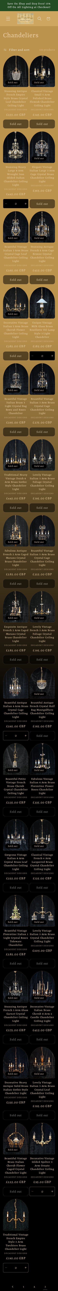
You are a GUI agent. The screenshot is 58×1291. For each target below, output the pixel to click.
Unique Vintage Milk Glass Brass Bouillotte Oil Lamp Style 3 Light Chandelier (42, 330)
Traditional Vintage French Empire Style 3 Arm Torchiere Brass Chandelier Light (15, 1242)
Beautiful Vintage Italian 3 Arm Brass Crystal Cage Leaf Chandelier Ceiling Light (15, 254)
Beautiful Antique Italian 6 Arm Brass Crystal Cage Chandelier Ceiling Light (15, 710)
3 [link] (45, 1286)
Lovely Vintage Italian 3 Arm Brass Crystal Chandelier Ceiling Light (42, 936)
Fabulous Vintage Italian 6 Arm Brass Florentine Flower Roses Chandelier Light (42, 786)
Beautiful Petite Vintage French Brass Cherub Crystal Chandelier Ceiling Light (16, 786)
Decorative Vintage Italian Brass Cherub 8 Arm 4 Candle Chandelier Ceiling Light (42, 1014)
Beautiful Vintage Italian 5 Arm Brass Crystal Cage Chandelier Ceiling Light (42, 558)
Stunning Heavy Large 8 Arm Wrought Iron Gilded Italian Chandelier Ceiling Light (16, 176)
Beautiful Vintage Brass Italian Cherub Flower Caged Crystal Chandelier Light (16, 1165)
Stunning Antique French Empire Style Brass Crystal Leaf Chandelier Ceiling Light (16, 98)
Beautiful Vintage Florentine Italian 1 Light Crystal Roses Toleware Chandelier (15, 938)
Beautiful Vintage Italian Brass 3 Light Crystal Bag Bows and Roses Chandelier (16, 406)
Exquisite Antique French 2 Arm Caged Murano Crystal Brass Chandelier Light (16, 634)
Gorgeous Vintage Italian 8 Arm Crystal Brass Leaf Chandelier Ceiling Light (16, 862)
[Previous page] (12, 1286)
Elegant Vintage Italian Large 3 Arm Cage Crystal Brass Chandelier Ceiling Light (42, 174)
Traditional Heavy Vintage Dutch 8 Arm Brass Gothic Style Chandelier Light (15, 482)
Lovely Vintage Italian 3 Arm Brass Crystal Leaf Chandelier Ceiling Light (42, 1089)
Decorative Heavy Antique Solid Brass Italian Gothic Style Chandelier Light (15, 1088)
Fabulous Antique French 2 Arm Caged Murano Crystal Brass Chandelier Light (16, 558)
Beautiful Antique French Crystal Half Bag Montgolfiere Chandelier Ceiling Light (42, 710)
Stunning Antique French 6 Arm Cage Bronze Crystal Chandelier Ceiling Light (42, 254)
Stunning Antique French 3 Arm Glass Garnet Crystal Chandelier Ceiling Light (15, 1014)
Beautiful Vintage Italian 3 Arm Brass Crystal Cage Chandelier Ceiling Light (42, 406)
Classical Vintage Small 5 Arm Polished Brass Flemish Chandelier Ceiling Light (42, 98)
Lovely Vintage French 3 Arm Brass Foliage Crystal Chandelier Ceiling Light (42, 634)
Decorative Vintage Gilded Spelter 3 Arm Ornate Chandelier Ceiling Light (42, 1165)
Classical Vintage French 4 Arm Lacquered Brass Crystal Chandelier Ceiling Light (42, 862)
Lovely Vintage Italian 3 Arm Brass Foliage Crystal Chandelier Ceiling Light (42, 482)
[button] (8, 18)
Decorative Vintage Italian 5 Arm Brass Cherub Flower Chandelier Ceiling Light (15, 330)
